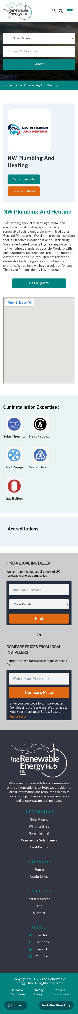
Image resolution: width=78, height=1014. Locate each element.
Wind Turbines (39, 826)
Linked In (42, 949)
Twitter (41, 935)
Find (39, 618)
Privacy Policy (18, 716)
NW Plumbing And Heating (39, 85)
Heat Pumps (39, 847)
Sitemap (39, 913)
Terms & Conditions (18, 992)
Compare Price (39, 692)
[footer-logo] (39, 759)
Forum (39, 869)
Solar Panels (39, 819)
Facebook (41, 942)
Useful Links (39, 876)
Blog (39, 906)
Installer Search (39, 899)
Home (7, 85)
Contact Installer (24, 179)
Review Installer (23, 191)
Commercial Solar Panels (39, 840)
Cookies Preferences (59, 992)
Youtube (41, 956)
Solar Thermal (39, 833)
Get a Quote (39, 283)
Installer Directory (56, 1005)
